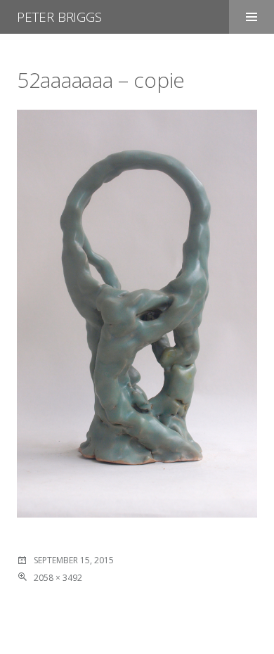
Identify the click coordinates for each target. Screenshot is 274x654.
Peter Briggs (59, 17)
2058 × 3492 (58, 578)
